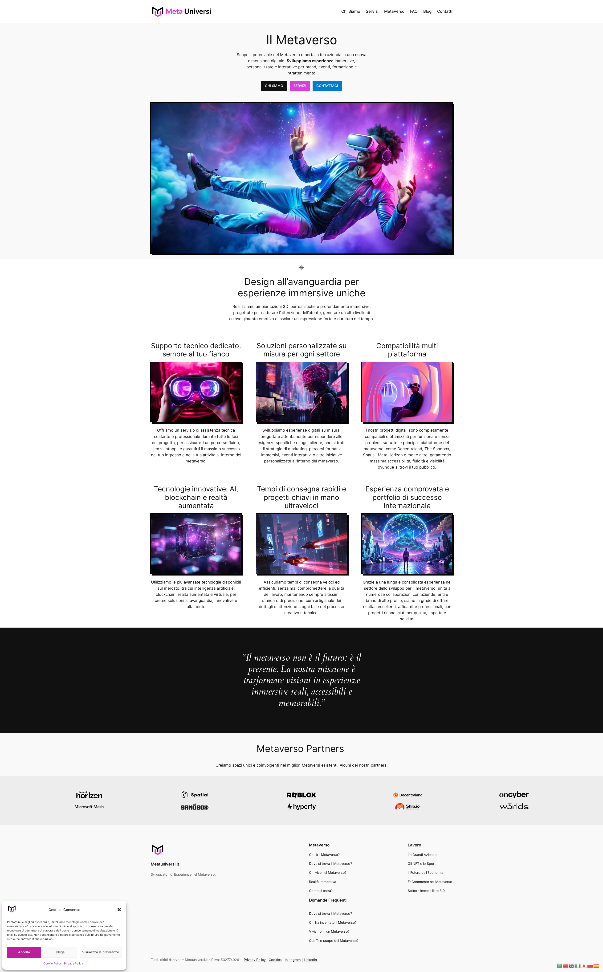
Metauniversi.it (165, 864)
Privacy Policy (73, 963)
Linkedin (310, 960)
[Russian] (590, 965)
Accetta (24, 952)
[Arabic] (560, 965)
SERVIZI (299, 86)
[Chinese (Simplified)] (566, 965)
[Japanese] (584, 965)
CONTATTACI (327, 86)
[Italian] (578, 965)
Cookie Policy (52, 963)
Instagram (293, 960)
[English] (572, 965)
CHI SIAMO (274, 86)
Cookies (275, 960)
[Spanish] (596, 965)
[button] (119, 909)
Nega (60, 952)
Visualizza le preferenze (100, 952)
